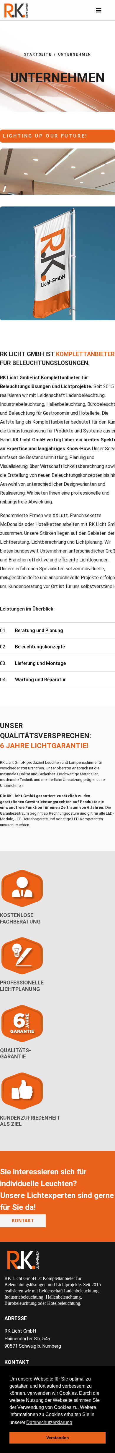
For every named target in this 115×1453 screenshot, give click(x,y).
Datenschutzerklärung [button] (49, 1422)
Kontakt (23, 1220)
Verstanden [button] (57, 1437)
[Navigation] (98, 10)
